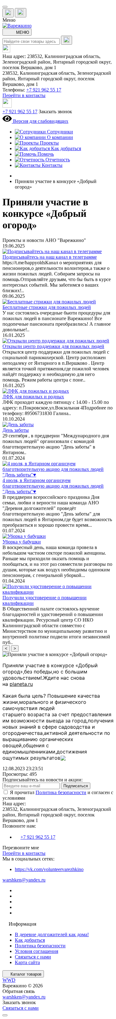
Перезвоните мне (20, 847)
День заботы (15, 430)
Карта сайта (27, 962)
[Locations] (8, 12)
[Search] (66, 40)
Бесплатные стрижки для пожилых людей (46, 307)
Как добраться (30, 940)
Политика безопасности (61, 792)
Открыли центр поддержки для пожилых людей (53, 346)
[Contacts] (20, 12)
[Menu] (4, 7)
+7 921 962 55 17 (43, 89)
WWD (8, 980)
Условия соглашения (36, 951)
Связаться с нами (33, 956)
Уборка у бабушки (21, 541)
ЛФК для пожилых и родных (33, 396)
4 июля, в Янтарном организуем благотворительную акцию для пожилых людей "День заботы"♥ (53, 486)
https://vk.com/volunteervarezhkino (49, 869)
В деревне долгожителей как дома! (52, 934)
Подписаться (75, 786)
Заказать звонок (55, 111)
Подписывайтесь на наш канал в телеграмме (49, 257)
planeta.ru (21, 684)
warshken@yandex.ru (23, 880)
